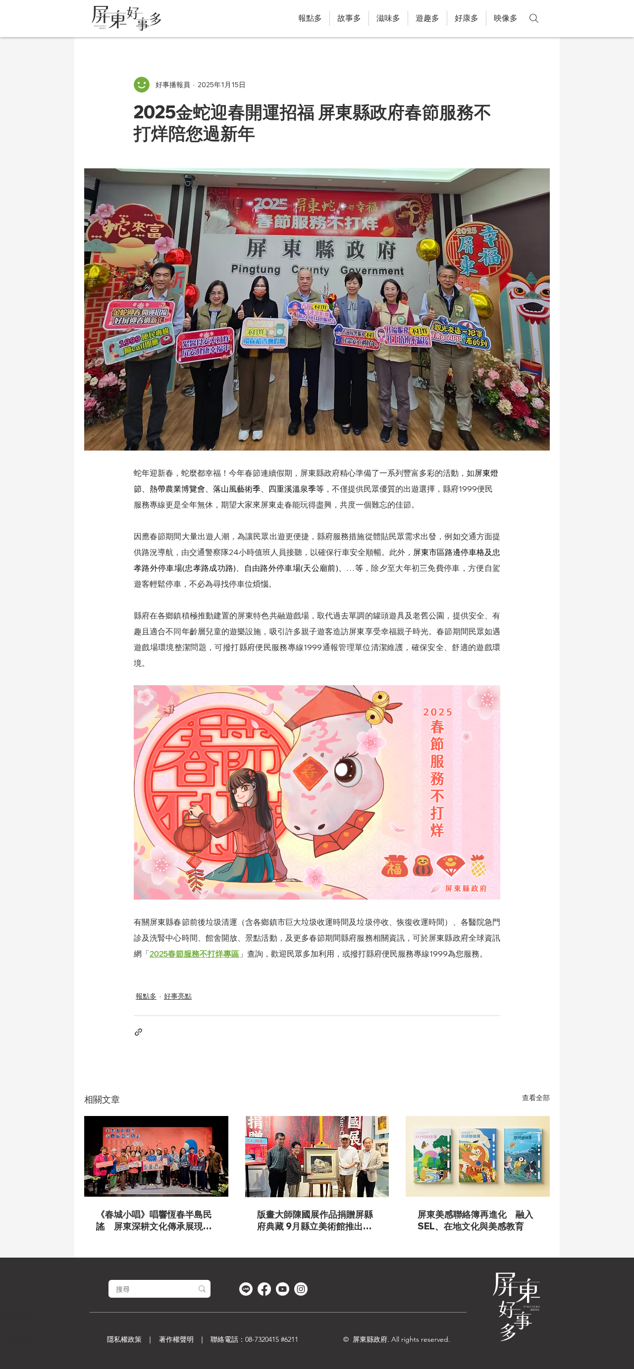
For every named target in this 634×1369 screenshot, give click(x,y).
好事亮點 (178, 996)
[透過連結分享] (138, 1032)
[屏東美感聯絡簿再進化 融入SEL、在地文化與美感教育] (478, 1156)
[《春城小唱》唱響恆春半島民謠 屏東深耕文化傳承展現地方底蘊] (156, 1156)
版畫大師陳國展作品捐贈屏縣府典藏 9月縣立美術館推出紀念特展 (315, 1220)
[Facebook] (264, 1289)
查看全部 (536, 1097)
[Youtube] (282, 1289)
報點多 (146, 996)
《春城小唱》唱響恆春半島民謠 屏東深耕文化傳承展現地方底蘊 (154, 1220)
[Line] (246, 1289)
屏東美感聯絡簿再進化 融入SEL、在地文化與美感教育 (475, 1220)
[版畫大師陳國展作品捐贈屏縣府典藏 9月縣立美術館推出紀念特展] (317, 1156)
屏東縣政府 (370, 1339)
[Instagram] (301, 1289)
